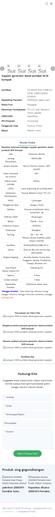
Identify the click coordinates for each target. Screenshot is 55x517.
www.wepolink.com (42, 508)
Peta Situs (9, 511)
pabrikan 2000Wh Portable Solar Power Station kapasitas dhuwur (13, 489)
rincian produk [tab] (27, 142)
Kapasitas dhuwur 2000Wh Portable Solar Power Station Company (40, 489)
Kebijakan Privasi (27, 511)
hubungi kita (7, 297)
